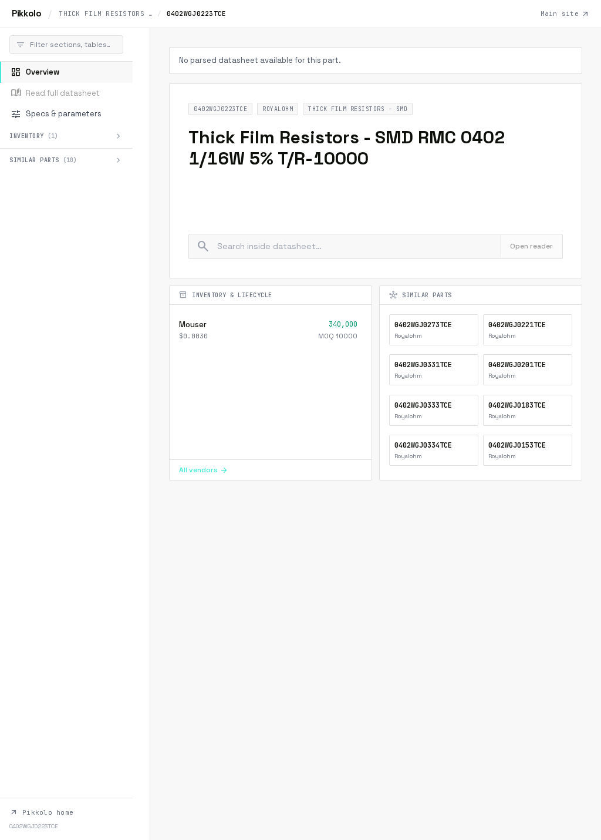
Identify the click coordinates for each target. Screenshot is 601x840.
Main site (565, 14)
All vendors (203, 470)
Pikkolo (26, 13)
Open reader (531, 246)
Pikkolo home (41, 812)
